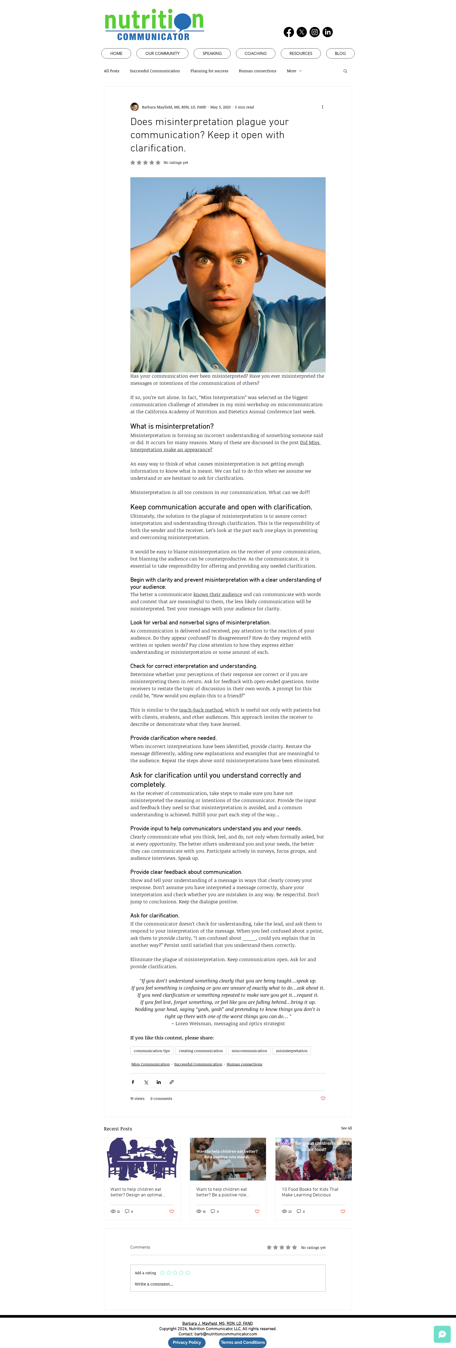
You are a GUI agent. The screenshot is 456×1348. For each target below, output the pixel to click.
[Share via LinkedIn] (158, 1082)
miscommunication (249, 1050)
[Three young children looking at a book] (314, 1159)
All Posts (111, 70)
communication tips (152, 1050)
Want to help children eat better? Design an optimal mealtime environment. (136, 1192)
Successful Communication (155, 70)
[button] (345, 71)
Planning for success (209, 70)
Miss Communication (150, 1064)
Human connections (257, 70)
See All (346, 1127)
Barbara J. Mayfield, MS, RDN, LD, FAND (217, 1323)
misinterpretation (291, 1050)
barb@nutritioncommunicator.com (225, 1334)
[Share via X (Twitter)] (145, 1082)
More (291, 70)
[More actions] (322, 107)
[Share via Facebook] (132, 1082)
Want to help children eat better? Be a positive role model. (221, 1192)
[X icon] (302, 32)
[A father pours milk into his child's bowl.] (228, 1159)
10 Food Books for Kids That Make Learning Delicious (310, 1192)
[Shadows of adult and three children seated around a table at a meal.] (142, 1159)
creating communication (201, 1050)
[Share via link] (171, 1082)
